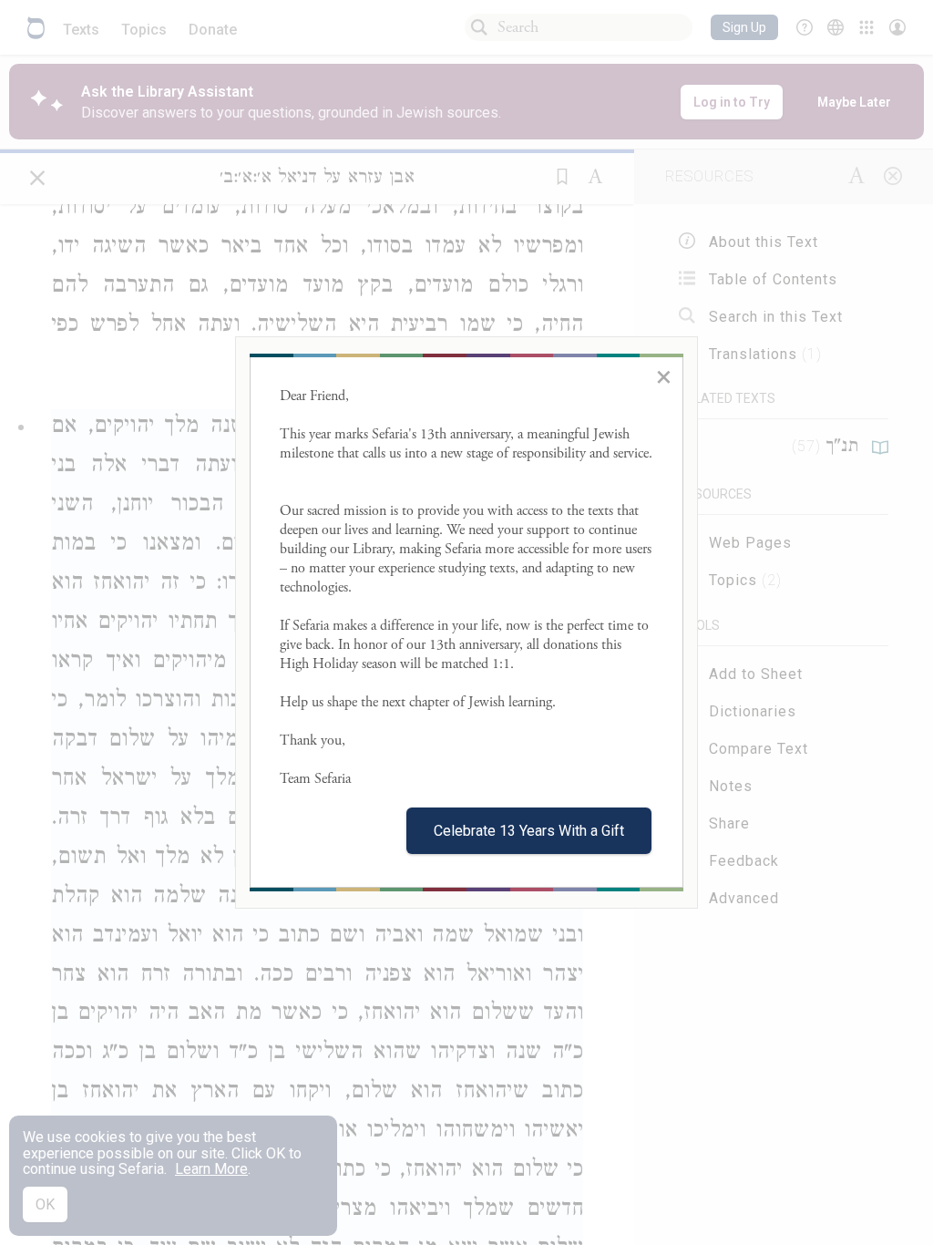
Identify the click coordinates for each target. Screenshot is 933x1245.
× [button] (664, 376)
